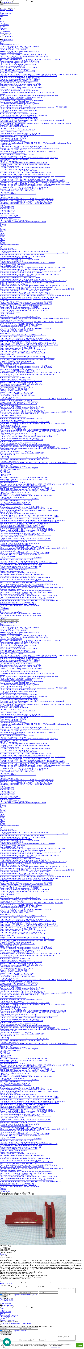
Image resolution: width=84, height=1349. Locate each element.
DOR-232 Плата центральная (10, 469)
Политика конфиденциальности (11, 1323)
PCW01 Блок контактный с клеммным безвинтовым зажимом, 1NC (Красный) (27, 358)
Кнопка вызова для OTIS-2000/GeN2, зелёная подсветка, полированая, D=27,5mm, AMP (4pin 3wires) (35, 123)
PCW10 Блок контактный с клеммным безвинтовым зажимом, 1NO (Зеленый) (27, 359)
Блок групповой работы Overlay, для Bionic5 (15, 504)
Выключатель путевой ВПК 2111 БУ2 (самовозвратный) (19, 259)
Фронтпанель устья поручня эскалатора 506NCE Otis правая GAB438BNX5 (26, 592)
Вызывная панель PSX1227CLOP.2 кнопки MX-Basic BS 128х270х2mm (25, 174)
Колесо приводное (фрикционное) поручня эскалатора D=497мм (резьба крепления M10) (31, 600)
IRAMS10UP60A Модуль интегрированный (15, 361)
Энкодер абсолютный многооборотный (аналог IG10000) (20, 543)
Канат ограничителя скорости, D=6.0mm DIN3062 (17, 348)
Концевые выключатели (8, 249)
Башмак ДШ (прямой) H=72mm (11, 58)
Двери (2, 43)
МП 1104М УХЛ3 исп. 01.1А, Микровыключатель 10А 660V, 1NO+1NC (25, 279)
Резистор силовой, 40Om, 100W (11, 364)
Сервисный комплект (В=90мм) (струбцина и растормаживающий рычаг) (26, 436)
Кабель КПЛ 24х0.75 (7, 213)
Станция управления (7, 454)
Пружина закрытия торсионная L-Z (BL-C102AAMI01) (19, 61)
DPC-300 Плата (5, 472)
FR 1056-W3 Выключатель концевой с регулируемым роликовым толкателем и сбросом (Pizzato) (34, 253)
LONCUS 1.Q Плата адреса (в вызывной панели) (17, 190)
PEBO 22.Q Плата (6, 464)
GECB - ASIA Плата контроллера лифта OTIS (16, 492)
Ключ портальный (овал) (8, 441)
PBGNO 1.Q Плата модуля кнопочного (13, 112)
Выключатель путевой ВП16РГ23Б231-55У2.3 (16, 258)
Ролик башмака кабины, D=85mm (12, 536)
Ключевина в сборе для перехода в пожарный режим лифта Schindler (24, 146)
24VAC (2, 233)
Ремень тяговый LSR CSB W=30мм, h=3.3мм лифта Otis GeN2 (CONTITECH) (27, 530)
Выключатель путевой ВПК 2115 (11, 261)
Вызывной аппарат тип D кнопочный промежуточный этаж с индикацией (26, 186)
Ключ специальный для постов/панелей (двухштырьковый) (20, 418)
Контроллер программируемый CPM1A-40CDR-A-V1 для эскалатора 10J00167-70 (28, 563)
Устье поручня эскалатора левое (11, 589)
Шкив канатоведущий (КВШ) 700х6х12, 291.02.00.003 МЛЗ (21, 551)
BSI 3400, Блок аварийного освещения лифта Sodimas (19, 118)
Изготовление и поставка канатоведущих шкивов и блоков (20, 615)
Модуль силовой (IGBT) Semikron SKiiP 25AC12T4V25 (19, 402)
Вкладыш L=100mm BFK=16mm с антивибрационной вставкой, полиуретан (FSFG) (29, 517)
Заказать (3, 1254)
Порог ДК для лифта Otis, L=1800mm (13, 49)
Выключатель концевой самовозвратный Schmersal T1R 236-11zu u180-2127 (26, 581)
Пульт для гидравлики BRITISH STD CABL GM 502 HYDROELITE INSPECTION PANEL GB (33, 430)
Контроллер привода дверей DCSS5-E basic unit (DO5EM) (20, 85)
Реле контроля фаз (6, 248)
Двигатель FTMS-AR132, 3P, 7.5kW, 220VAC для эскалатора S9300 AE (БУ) (26, 328)
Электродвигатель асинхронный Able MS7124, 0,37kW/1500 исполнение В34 (27, 374)
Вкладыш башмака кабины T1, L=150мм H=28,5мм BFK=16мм (22, 507)
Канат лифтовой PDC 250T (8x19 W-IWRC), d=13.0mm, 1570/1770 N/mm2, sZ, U (28, 343)
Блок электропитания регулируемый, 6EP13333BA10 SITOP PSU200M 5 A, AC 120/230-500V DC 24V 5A (37, 484)
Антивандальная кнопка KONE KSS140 (14, 136)
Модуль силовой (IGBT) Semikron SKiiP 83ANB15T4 (18, 382)
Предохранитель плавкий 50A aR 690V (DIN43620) (18, 395)
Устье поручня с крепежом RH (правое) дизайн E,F (18, 604)
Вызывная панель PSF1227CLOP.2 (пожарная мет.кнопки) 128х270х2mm (25, 172)
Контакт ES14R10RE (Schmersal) (11, 266)
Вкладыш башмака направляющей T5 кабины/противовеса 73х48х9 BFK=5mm (27, 518)
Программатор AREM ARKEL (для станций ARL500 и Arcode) (22, 407)
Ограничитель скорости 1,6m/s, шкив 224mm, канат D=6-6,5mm (22, 533)
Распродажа (4, 315)
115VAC (3, 228)
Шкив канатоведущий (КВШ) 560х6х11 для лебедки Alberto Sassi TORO (25, 553)
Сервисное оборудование (9, 405)
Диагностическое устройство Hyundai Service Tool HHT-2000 (21, 440)
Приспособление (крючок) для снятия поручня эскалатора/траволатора (25, 445)
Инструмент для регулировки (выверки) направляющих (19, 409)
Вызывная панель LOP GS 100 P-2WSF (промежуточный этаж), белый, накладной (29, 158)
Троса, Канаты (5, 333)
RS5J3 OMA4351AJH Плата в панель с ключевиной (18, 194)
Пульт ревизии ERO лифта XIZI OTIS (13, 428)
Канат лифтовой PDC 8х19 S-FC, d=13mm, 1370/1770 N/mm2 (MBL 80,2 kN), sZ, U (29, 345)
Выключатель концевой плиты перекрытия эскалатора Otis (20, 566)
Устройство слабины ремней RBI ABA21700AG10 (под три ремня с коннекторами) (29, 510)
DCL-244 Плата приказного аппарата (13, 156)
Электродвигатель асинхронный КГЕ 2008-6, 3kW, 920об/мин (21, 384)
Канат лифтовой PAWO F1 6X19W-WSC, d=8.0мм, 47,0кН (20, 351)
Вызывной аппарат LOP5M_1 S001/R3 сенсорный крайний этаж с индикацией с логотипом (32, 181)
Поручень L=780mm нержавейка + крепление (16, 99)
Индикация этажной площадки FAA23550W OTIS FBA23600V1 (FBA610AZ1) (27, 151)
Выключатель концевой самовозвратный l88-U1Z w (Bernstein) (22, 272)
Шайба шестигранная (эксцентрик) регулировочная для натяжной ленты (25, 540)
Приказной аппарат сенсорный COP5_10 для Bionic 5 (18, 108)
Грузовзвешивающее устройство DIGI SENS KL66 (17, 130)
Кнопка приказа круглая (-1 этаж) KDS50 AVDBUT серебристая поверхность (27, 135)
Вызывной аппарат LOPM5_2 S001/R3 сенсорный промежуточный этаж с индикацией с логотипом (35, 184)
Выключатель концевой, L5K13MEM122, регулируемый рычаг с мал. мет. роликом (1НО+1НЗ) (33, 286)
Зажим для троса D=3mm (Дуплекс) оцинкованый (17, 336)
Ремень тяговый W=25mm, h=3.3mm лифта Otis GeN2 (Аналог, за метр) (25, 538)
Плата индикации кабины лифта (11, 131)
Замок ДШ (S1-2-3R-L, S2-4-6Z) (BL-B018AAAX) (17, 71)
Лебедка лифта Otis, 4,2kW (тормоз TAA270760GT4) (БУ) (20, 317)
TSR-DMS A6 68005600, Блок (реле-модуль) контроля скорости (22, 586)
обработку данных (20, 1330)
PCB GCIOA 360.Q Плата (9, 481)
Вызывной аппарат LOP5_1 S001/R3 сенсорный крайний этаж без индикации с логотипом (32, 179)
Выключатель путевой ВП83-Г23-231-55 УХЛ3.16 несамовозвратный (24, 290)
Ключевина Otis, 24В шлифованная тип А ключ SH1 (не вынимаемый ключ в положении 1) (32, 120)
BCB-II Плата (5, 456)
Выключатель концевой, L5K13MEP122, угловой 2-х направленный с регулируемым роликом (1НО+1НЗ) (37, 289)
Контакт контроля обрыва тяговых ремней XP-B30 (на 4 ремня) (22, 527)
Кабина (2, 94)
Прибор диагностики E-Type (10, 425)
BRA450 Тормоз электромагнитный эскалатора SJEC (18, 582)
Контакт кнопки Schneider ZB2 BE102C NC (15, 377)
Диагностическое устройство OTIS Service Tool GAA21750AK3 (22, 410)
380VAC (3, 246)
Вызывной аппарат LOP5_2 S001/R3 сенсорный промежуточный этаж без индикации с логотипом (34, 182)
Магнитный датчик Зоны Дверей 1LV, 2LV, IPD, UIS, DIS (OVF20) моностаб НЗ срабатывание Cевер (35, 143)
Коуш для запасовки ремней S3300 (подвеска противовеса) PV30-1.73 (24, 546)
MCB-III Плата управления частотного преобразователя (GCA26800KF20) (26, 495)
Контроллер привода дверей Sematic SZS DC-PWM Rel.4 (20, 79)
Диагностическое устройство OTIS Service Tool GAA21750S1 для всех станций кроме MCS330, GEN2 (36, 412)
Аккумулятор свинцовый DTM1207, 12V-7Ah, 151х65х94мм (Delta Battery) (26, 204)
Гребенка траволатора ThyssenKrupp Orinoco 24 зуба (18, 573)
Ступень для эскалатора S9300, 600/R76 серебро (17, 594)
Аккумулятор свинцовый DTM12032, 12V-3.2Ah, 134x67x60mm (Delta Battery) (27, 200)
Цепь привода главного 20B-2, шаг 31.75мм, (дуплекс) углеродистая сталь (26, 591)
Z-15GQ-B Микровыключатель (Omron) (14, 284)
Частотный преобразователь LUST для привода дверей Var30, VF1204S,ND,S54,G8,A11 (30, 59)
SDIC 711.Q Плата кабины (9, 461)
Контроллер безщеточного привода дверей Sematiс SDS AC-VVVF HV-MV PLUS (28, 76)
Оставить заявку (4, 15)
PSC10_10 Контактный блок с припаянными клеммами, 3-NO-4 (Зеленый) (26, 368)
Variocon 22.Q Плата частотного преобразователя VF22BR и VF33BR (24, 458)
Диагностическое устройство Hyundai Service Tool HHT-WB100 (22, 453)
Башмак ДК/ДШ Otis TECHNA (11, 53)
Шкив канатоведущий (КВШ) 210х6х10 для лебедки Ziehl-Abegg (22, 525)
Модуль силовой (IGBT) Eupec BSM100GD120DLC (18, 392)
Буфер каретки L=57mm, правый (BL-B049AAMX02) (18, 67)
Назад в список (6, 1283)
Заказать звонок (5, 13)
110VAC (3, 223)
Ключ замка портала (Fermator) (10, 415)
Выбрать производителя (8, 622)
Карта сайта (27, 1323)
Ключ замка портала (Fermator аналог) (13, 417)
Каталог (3, 21)
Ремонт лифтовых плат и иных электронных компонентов (20, 613)
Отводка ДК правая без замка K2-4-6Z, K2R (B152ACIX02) (20, 87)
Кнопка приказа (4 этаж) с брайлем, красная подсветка (19, 110)
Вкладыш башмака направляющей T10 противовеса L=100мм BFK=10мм (26, 523)
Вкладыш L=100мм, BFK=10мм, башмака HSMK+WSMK (20, 554)
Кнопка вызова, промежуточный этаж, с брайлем (17, 154)
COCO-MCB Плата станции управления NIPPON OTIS (19, 499)
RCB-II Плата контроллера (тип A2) (12, 497)
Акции (2, 23)
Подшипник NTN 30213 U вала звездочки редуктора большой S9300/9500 (26, 302)
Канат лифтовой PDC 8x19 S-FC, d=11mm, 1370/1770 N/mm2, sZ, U (23, 338)
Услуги (2, 26)
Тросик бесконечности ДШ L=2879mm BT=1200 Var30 (19, 81)
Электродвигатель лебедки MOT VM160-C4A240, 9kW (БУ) (21, 325)
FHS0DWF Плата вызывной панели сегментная (16, 169)
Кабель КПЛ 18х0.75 (7, 212)
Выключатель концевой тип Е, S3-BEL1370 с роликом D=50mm (22, 256)
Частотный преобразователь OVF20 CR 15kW (16, 500)
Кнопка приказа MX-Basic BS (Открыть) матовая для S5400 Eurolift (23, 115)
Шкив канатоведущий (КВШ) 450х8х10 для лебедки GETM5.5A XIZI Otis (26, 509)
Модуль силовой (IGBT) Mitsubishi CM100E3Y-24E (18, 371)
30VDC (2, 243)
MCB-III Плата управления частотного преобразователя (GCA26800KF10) (26, 487)
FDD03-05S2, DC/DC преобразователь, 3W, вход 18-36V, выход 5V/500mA (26, 489)
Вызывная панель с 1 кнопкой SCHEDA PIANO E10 (18, 171)
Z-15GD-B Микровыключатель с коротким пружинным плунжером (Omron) (26, 299)
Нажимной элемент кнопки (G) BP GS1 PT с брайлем (18, 117)
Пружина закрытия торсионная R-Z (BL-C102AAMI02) (19, 63)
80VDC (2, 241)
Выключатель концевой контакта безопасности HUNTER (20, 277)
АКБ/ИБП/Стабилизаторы (9, 197)
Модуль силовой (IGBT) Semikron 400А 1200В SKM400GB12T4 (22, 356)
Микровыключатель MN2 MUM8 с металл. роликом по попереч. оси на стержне (28, 287)
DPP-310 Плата (5, 474)
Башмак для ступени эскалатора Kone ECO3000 (16, 559)
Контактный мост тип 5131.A (10, 45)
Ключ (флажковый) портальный (11, 420)
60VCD (2, 240)
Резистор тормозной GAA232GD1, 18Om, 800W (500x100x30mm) (23, 486)
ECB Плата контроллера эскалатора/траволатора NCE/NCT (20, 558)
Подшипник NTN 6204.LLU (10, 312)
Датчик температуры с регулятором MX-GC (15, 545)
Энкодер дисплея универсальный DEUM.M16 (16, 400)
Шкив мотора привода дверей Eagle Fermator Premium (19, 90)
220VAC (3, 227)
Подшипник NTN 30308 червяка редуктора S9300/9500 (19, 307)
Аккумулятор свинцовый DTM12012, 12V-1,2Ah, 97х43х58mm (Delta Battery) (27, 199)
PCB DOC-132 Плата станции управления (15, 502)
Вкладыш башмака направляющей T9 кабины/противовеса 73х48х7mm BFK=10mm (29, 522)
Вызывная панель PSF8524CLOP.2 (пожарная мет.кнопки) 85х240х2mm (25, 167)
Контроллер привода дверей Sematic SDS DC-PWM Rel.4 (20, 77)
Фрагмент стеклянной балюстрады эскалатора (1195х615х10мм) (22, 574)
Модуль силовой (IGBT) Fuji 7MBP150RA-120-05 (17, 363)
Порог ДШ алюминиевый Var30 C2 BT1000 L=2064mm (19, 46)
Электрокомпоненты (7, 354)
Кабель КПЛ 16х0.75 (7, 210)
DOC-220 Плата (5, 471)
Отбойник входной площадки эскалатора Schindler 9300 (19, 605)
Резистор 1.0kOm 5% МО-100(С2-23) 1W (14, 389)
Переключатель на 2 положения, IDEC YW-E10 (16, 387)
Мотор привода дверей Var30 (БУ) (12, 320)
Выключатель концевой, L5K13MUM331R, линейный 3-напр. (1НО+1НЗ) (26, 292)
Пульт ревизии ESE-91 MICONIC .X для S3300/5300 (18, 433)
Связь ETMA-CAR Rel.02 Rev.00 (11, 125)
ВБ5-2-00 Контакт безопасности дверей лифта (16, 82)
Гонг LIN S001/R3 (6, 192)
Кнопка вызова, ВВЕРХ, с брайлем (12, 153)
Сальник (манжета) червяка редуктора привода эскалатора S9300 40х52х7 (26, 304)
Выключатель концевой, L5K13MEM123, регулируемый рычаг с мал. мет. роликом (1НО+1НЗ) (33, 281)
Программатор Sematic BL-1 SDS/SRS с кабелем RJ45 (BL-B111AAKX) (25, 422)
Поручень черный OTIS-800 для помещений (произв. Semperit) (22, 564)
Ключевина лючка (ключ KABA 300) (13, 122)
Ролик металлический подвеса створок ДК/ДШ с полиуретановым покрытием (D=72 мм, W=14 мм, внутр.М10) (39, 74)
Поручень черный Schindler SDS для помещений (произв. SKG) (22, 561)
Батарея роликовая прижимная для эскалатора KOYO (18, 568)
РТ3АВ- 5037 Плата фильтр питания (13, 466)
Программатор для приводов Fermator (13, 427)
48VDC (2, 238)
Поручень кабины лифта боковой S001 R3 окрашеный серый (21, 100)
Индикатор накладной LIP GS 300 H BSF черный (17, 102)
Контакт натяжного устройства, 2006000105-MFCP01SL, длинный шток (25, 535)
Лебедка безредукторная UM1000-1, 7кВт (14, 331)
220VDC (3, 230)
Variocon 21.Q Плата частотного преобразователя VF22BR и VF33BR (24, 479)
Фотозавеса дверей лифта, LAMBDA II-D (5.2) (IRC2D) (19, 51)
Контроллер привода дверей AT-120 (12, 66)
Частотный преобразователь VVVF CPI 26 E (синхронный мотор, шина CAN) (27, 491)
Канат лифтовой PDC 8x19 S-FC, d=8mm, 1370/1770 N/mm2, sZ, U (23, 335)
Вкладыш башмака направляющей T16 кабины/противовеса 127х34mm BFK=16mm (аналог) (32, 520)
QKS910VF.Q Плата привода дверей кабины (15, 494)
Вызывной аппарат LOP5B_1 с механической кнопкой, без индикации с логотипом (29, 148)
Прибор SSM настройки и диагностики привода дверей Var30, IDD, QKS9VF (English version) (33, 423)
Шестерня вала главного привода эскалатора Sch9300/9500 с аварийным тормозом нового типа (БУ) (35, 318)
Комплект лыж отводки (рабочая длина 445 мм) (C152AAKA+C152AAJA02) (27, 92)
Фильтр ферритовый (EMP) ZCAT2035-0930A (16, 394)
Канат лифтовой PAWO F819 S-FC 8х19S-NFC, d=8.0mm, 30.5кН (22, 353)
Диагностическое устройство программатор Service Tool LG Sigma (23, 413)
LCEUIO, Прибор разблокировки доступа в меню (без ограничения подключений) (29, 435)
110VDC (3, 225)
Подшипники (5, 300)
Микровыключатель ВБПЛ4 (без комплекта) (15, 69)
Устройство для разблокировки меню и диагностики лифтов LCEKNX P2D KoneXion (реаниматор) (35, 448)
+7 (3, 8)
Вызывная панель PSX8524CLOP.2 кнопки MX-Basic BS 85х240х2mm (24, 177)
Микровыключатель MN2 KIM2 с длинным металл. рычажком (22, 254)
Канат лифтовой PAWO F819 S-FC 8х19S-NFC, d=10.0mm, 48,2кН (23, 349)
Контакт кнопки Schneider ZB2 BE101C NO (15, 379)
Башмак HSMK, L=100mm (9, 512)
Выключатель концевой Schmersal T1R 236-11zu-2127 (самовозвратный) (25, 577)
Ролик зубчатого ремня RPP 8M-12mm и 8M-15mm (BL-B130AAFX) (24, 56)
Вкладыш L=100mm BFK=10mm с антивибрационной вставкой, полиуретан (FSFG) (29, 515)
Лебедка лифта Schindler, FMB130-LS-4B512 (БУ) (17, 330)
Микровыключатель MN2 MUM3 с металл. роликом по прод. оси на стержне (27, 282)
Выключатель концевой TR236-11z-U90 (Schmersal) (18, 276)
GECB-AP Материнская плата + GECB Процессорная (19, 468)
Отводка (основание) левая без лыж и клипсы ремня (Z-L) (20, 84)
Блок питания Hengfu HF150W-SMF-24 (13, 141)
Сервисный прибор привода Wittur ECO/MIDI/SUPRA (19, 443)
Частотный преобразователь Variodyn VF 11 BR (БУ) (18, 327)
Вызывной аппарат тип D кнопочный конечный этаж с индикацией (24, 187)
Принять (79, 1345)
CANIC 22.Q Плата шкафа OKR (11, 140)
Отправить (4, 1296)
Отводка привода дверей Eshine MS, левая (15, 89)
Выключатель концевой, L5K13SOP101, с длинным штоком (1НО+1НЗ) (25, 251)
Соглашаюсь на (19, 1295)
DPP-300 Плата (5, 476)
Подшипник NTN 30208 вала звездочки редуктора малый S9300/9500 (24, 309)
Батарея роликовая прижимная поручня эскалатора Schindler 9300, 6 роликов (27, 597)
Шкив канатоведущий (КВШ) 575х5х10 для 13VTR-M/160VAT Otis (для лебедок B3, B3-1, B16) (33, 548)
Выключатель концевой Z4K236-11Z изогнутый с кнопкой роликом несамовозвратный (30, 271)
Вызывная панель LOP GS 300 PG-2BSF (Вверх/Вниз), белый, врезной (25, 164)
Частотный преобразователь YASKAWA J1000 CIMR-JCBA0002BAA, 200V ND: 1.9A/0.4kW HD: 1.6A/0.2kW (38, 463)
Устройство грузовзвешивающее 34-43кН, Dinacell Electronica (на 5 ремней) (26, 528)
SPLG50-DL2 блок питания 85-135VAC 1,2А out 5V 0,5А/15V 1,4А (23, 477)
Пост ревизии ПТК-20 (8, 450)
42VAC (2, 236)
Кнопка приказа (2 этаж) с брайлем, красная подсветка (19, 113)
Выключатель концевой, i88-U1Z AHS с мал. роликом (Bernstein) (22, 269)
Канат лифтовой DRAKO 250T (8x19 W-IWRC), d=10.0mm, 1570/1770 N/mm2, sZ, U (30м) (31, 322)
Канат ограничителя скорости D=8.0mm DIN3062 (17, 341)
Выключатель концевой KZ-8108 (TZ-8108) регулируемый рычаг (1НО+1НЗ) (27, 294)
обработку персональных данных (25, 1295)
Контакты (3, 28)
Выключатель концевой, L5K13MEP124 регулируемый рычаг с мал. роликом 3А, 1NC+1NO (32, 268)
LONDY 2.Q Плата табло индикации (13, 149)
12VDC (2, 231)
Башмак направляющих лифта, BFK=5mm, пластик (18, 513)
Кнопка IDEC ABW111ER (9, 397)
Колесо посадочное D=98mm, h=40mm (13, 569)
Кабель (2, 205)
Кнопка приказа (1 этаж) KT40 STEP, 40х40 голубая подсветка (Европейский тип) (29, 95)
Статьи (2, 30)
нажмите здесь (55, 1347)
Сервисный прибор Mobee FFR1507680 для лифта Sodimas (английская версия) (27, 446)
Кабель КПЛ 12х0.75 (7, 208)
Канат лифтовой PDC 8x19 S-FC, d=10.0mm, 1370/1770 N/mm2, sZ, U (24, 346)
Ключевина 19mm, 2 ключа (9, 376)
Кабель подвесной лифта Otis (10, 217)
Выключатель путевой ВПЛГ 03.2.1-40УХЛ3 (15, 541)
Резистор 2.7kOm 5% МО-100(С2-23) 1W (14, 390)
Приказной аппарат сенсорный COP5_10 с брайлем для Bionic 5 (22, 97)
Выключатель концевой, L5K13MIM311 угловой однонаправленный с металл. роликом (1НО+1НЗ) (35, 295)
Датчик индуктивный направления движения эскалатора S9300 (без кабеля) (26, 599)
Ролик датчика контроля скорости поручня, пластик (18, 576)
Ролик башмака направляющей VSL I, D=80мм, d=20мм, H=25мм (23, 532)
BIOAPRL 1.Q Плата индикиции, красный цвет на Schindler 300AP (23, 163)
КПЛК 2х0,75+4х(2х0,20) (9, 215)
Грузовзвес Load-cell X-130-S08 (11, 128)
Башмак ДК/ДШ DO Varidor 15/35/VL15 (14, 48)
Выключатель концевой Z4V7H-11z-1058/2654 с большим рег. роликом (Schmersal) (29, 297)
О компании (4, 25)
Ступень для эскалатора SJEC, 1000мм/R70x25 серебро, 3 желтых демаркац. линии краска (31, 587)
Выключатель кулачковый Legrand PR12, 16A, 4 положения (21, 381)
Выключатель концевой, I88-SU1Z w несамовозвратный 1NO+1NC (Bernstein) (27, 263)
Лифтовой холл (5, 145)
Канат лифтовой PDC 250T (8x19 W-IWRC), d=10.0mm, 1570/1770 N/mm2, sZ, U (28, 340)
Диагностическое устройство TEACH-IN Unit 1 (16, 451)
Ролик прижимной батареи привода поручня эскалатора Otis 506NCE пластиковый (29, 595)
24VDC (2, 235)
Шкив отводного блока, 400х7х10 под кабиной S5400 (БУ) (20, 323)
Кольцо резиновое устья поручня (11, 571)
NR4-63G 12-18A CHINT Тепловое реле (14, 220)
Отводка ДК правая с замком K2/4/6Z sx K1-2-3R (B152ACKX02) (23, 54)
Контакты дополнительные (9, 245)
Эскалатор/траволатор (7, 556)
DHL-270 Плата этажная (8, 161)
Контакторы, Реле (6, 218)
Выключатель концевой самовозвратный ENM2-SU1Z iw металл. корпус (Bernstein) (29, 274)
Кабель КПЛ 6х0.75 (7, 207)
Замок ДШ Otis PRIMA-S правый (11, 72)
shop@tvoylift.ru (7, 2)
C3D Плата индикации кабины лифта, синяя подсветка (19, 104)
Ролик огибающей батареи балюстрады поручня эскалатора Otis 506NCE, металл (28, 584)
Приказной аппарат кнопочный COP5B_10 (15, 105)
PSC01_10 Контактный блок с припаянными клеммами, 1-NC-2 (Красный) (26, 366)
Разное (2, 195)
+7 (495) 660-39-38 (6, 10)
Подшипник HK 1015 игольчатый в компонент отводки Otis (21, 305)
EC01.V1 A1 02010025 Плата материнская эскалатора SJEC (20, 579)
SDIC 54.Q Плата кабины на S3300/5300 (14, 126)
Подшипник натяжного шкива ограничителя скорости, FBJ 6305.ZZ (24, 310)
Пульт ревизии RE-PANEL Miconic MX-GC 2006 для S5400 (20, 133)
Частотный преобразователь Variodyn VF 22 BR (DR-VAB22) (21, 459)
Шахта (2, 505)
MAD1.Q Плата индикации (9, 166)
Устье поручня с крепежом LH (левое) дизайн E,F (17, 602)
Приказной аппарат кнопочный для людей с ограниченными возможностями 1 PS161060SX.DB (34, 107)
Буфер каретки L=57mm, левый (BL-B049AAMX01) (18, 64)
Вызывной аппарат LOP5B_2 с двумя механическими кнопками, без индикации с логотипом (32, 176)
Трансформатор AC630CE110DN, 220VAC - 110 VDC (18, 404)
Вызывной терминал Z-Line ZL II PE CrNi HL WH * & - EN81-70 (22, 189)
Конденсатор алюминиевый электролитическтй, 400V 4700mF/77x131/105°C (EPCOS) (30, 372)
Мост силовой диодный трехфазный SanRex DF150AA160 (20, 369)
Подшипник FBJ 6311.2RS (9, 313)
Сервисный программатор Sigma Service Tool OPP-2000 (19, 438)
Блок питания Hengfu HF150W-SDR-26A (14, 482)
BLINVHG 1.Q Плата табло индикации (14, 159)
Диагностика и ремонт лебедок (11, 612)
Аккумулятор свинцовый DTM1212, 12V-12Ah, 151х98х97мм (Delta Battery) (26, 202)
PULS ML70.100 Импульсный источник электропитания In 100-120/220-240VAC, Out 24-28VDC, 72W (36, 399)
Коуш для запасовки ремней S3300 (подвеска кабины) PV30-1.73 (22, 550)
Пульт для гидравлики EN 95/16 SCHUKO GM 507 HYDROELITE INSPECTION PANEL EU (32, 431)
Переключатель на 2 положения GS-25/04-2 (15, 386)
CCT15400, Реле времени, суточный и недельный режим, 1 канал (23, 222)
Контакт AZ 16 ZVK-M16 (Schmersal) (13, 264)
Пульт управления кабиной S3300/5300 (13, 138)
